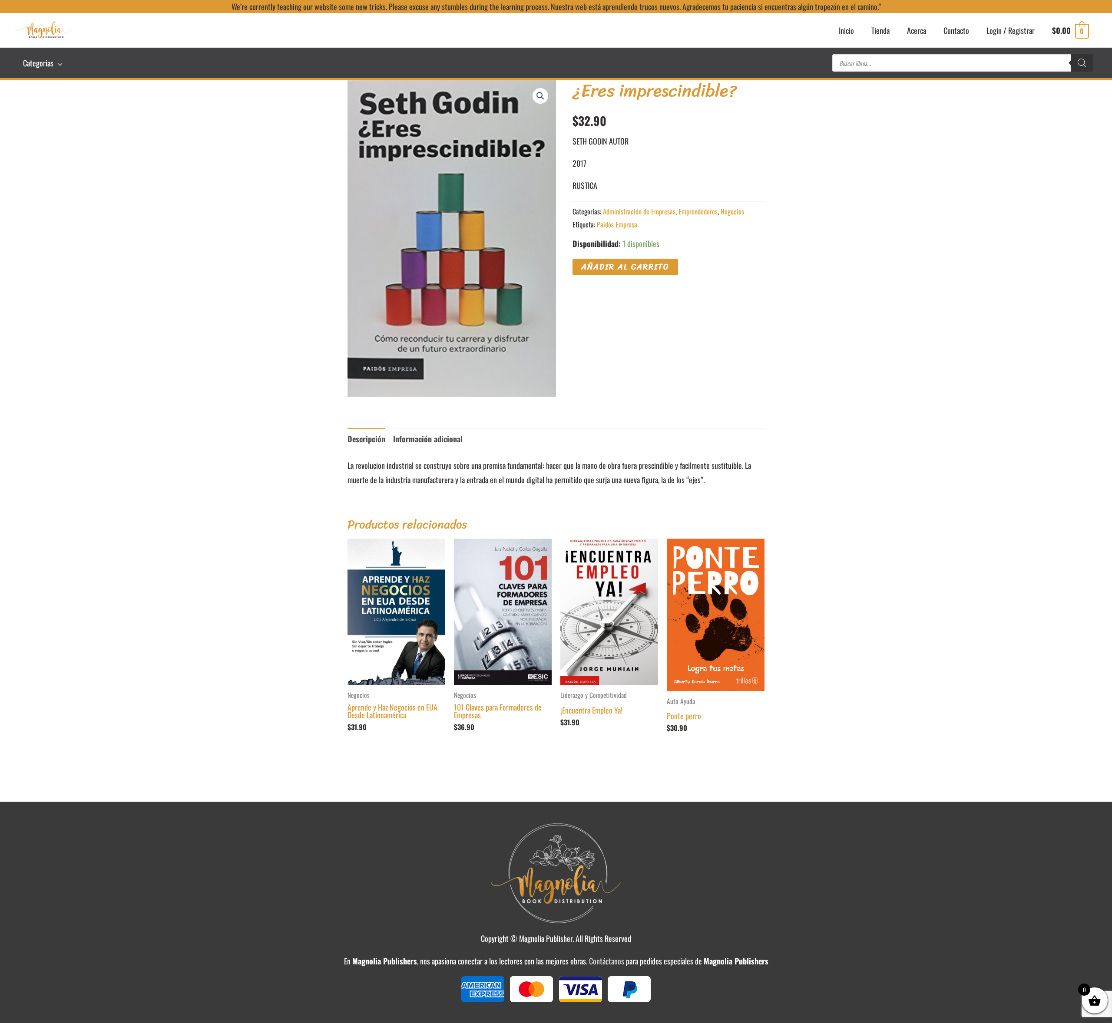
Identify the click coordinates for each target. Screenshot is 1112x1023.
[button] (540, 96)
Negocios (732, 211)
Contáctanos (606, 961)
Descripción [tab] (366, 438)
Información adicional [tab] (428, 438)
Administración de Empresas (639, 211)
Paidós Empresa (617, 224)
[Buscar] (1082, 63)
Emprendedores (698, 211)
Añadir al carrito (625, 267)
